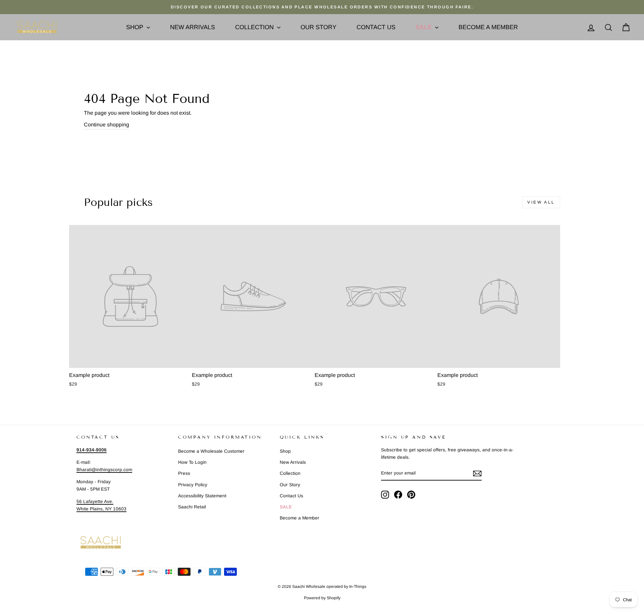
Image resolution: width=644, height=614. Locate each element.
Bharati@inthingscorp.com (104, 469)
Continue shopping (106, 124)
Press (184, 473)
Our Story (318, 27)
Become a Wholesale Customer (211, 451)
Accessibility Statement (202, 495)
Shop (135, 27)
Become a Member (488, 27)
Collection (255, 27)
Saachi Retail (192, 506)
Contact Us (376, 27)
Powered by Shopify (322, 598)
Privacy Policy (192, 484)
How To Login (192, 462)
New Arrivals (192, 27)
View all (541, 202)
